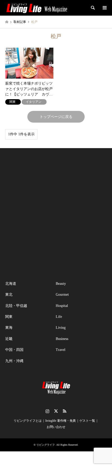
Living (61, 328)
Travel (60, 350)
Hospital (62, 306)
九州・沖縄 (14, 361)
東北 (9, 294)
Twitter (56, 411)
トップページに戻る (56, 117)
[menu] (104, 8)
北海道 (10, 284)
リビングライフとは (28, 420)
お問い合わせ (56, 427)
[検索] (92, 8)
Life (59, 317)
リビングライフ (45, 444)
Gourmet (62, 294)
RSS (64, 411)
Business (62, 339)
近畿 (9, 339)
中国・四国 (14, 350)
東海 (9, 328)
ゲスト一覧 (87, 420)
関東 (9, 317)
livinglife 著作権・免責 (60, 420)
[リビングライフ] (36, 8)
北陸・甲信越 (16, 306)
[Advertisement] (56, 214)
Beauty (61, 284)
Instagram (47, 411)
